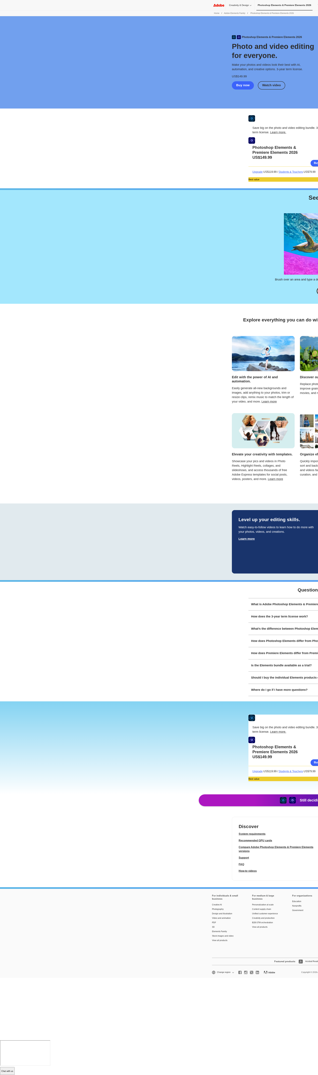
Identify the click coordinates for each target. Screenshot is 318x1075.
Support (244, 857)
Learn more (269, 401)
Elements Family (219, 931)
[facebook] (240, 972)
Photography (218, 909)
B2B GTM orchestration (262, 922)
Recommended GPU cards (255, 840)
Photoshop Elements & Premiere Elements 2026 (272, 13)
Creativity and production (263, 918)
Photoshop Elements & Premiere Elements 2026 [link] (284, 5)
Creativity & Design (239, 5)
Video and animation (221, 918)
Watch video (271, 85)
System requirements (252, 834)
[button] (222, 972)
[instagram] (245, 972)
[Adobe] (219, 5)
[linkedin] (257, 972)
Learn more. (278, 132)
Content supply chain (261, 909)
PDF (214, 922)
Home (216, 13)
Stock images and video (223, 936)
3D (213, 927)
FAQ (241, 864)
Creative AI (217, 905)
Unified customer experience (265, 913)
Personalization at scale (263, 905)
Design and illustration (222, 913)
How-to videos (248, 871)
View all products (219, 940)
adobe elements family (234, 13)
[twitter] (251, 972)
